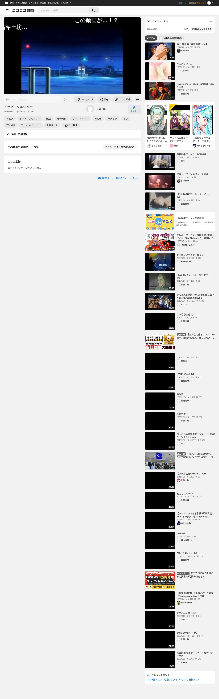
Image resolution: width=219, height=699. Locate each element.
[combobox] (63, 10)
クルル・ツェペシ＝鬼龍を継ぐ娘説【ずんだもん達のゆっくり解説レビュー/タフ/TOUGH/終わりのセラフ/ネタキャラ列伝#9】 (196, 237)
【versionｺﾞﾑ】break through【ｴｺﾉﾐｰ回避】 (195, 85)
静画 (18, 3)
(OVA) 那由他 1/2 (185, 374)
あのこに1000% (185, 493)
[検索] (94, 10)
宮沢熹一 (181, 394)
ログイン (183, 3)
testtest (181, 533)
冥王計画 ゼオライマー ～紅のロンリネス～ (195, 654)
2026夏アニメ (154, 679)
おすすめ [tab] (151, 38)
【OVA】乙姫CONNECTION (191, 473)
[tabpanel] (180, 355)
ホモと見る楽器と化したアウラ (179, 139)
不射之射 (181, 414)
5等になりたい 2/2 (187, 553)
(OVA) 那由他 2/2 (186, 314)
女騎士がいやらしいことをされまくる (156, 139)
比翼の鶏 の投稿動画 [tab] (173, 38)
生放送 (24, 3)
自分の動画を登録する (26, 180)
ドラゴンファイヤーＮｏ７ (190, 254)
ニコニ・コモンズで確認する (119, 147)
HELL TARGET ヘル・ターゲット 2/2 (194, 196)
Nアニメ (57, 3)
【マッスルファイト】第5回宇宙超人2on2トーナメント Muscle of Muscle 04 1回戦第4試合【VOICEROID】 (195, 515)
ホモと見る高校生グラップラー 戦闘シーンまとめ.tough (196, 435)
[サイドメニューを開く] (7, 10)
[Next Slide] (134, 210)
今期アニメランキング (175, 679)
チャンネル (33, 3)
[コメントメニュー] (210, 21)
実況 (50, 3)
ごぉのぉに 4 (184, 64)
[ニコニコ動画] (23, 10)
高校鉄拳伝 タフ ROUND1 (191, 154)
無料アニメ (194, 679)
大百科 (43, 3)
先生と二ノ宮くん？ (187, 612)
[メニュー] (137, 99)
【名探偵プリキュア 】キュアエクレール (202, 139)
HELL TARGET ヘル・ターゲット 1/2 (194, 276)
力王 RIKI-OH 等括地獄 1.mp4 (192, 44)
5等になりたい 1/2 (187, 632)
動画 (12, 3)
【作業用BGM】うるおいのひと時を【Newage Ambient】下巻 (195, 594)
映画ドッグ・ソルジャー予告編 (192, 174)
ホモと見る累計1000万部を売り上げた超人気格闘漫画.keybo (195, 296)
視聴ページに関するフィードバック (120, 240)
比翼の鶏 (101, 109)
